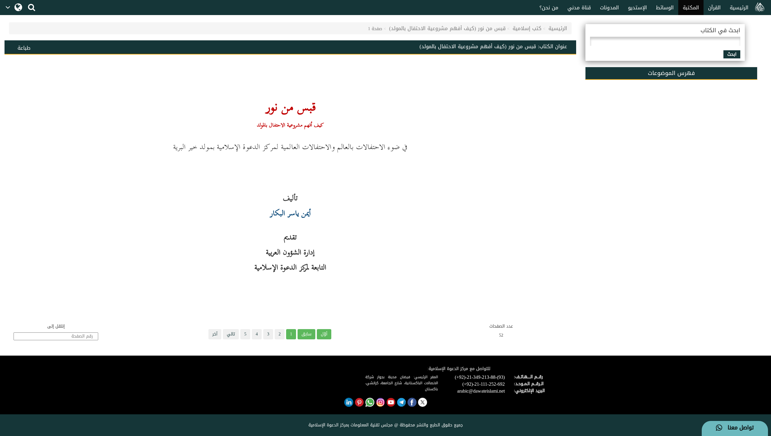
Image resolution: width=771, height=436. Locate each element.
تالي (231, 334)
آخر (214, 334)
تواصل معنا (738, 428)
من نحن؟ (548, 7)
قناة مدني (579, 7)
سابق (306, 334)
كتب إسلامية (527, 28)
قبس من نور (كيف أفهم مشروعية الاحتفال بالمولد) (447, 28)
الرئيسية (739, 7)
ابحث (731, 54)
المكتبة (691, 7)
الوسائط (665, 7)
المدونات (609, 7)
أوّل (324, 334)
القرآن (714, 7)
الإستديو (637, 7)
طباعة (23, 48)
